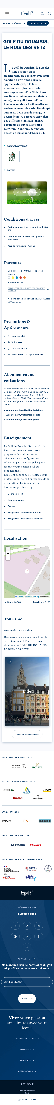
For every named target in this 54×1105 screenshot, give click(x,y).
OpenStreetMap (32, 596)
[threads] (38, 936)
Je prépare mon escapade (27, 734)
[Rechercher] (42, 13)
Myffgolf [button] (25, 1050)
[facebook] (15, 926)
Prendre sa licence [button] (26, 1039)
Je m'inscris (27, 999)
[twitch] (27, 947)
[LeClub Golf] (12, 156)
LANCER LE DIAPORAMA (27, 192)
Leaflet (20, 596)
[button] (7, 13)
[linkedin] (27, 936)
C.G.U (27, 1093)
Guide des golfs (38, 23)
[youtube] (15, 936)
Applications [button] (25, 1071)
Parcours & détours (12, 23)
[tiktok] (27, 926)
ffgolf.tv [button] (25, 1061)
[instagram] (38, 926)
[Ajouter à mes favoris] (9, 661)
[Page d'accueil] (27, 13)
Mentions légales (27, 1090)
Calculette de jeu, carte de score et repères (26, 289)
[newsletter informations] (33, 959)
